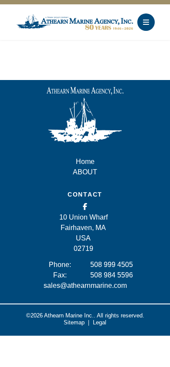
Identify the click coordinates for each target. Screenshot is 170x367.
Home (85, 161)
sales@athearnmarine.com (85, 285)
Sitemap (74, 322)
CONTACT (85, 194)
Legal (99, 322)
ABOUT (85, 172)
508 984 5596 (111, 275)
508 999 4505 (111, 264)
